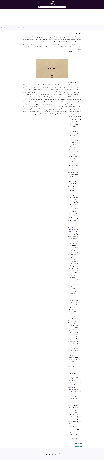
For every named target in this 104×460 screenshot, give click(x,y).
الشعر (22, 27)
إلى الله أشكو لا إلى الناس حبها (73, 289)
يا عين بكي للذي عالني (74, 195)
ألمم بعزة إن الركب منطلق (73, 268)
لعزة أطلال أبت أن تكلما (74, 184)
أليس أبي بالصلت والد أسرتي (73, 330)
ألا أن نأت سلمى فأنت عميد (73, 353)
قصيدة (2, 31)
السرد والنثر (16, 27)
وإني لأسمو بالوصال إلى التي (73, 305)
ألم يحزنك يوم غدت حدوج (73, 373)
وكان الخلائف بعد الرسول (73, 293)
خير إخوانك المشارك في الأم (73, 145)
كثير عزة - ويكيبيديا (73, 434)
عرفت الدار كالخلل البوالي (73, 200)
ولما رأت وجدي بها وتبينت (73, 339)
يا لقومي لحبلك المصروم (74, 152)
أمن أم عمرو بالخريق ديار (74, 316)
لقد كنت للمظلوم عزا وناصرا (73, 138)
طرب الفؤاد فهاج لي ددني (73, 126)
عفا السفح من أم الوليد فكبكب (73, 405)
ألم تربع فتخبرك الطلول (74, 222)
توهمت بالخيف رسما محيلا (74, 248)
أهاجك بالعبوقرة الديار (74, 318)
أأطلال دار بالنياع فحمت (74, 378)
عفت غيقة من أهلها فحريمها (73, 168)
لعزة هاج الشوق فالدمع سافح (73, 371)
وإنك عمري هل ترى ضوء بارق (72, 366)
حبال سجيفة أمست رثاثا (74, 376)
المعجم (10, 27)
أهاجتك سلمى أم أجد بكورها (73, 307)
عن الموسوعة (3, 27)
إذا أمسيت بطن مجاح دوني (73, 286)
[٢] (65, 116)
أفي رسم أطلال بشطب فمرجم (73, 165)
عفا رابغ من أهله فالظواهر (74, 325)
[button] (58, 455)
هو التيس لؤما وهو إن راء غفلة (73, 410)
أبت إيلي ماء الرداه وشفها (74, 362)
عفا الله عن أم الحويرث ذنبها (73, 122)
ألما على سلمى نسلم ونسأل (74, 204)
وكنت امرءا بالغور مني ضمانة (73, 344)
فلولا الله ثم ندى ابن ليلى (74, 382)
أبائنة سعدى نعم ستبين (74, 140)
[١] (25, 46)
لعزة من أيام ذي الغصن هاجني (73, 179)
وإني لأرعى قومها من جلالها (73, 337)
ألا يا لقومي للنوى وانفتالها (74, 188)
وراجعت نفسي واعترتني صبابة (73, 426)
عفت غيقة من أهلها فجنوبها (73, 401)
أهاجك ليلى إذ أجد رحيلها (73, 209)
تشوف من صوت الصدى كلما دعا (72, 396)
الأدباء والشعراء (74, 439)
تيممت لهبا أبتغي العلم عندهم (73, 389)
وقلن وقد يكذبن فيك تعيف (73, 264)
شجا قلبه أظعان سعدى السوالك (73, 254)
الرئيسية (27, 27)
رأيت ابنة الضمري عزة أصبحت (72, 392)
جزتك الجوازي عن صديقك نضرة (72, 394)
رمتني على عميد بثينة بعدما (74, 403)
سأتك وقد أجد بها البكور (74, 314)
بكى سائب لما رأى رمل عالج (73, 280)
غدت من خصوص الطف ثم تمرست (72, 277)
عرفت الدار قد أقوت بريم (73, 156)
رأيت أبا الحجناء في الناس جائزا (73, 149)
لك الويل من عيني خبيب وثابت (72, 161)
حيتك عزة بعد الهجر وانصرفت (73, 225)
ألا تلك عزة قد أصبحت (74, 298)
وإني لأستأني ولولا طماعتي (73, 302)
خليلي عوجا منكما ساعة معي (73, 284)
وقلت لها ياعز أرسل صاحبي (73, 229)
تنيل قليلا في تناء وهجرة (74, 275)
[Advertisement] (52, 17)
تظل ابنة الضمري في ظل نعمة (73, 341)
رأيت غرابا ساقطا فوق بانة (73, 309)
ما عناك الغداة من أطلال (74, 193)
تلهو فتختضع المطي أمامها (74, 300)
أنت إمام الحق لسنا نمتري (74, 332)
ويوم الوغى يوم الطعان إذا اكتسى (72, 170)
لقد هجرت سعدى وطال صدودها (72, 346)
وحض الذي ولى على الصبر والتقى (72, 296)
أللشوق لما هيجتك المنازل (74, 238)
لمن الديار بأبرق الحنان (74, 131)
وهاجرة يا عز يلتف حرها (74, 158)
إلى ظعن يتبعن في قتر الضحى (73, 186)
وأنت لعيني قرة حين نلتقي (74, 190)
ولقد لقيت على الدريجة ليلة (73, 360)
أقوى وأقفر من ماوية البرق (73, 266)
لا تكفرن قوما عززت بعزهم (73, 273)
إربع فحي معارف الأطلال (73, 197)
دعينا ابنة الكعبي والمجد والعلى (73, 421)
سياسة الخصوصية (52, 457)
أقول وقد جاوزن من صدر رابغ (73, 220)
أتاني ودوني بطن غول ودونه (73, 357)
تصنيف (80, 439)
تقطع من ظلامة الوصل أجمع (73, 291)
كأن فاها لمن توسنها (75, 154)
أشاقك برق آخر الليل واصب (73, 414)
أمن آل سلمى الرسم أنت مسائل (73, 234)
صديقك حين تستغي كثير (74, 259)
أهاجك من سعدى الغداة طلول (73, 227)
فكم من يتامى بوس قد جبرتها (73, 417)
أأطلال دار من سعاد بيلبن (73, 133)
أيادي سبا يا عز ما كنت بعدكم (73, 323)
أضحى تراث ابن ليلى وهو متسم (73, 129)
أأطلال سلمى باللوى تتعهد (74, 355)
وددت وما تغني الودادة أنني (73, 181)
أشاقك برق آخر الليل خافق (73, 270)
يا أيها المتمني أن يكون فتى (74, 250)
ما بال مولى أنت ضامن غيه (73, 424)
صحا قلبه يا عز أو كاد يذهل (73, 232)
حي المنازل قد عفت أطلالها (73, 213)
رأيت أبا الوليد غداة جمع (74, 419)
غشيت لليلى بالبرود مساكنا (74, 328)
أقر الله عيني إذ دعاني (74, 202)
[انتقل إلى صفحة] (39, 7)
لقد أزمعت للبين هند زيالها (73, 243)
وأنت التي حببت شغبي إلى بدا (73, 172)
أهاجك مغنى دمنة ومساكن (73, 142)
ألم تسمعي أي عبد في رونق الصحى (72, 321)
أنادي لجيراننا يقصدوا (74, 350)
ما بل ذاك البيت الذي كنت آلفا (72, 312)
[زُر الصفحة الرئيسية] (52, 3)
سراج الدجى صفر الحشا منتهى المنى (72, 369)
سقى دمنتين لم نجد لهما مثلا (73, 252)
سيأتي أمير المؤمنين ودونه (74, 136)
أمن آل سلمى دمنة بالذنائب (73, 398)
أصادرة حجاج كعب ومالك (73, 261)
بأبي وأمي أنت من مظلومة (74, 241)
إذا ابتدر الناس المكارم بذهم (73, 216)
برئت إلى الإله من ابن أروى (73, 147)
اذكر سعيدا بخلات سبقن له (73, 408)
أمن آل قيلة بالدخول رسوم (73, 174)
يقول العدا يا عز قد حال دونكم (73, 177)
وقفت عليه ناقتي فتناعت (74, 124)
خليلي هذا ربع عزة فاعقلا (73, 380)
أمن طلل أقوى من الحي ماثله (73, 211)
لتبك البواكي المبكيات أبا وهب (73, 387)
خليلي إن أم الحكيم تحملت (74, 245)
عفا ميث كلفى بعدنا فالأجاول (73, 236)
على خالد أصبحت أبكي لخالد (73, 218)
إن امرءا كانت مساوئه (74, 385)
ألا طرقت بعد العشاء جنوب (73, 412)
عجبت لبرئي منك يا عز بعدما (73, 364)
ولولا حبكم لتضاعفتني (74, 257)
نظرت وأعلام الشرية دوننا (73, 348)
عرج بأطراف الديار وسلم (74, 163)
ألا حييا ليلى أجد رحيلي (74, 206)
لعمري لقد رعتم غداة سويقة (73, 282)
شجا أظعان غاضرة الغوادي (74, 334)
